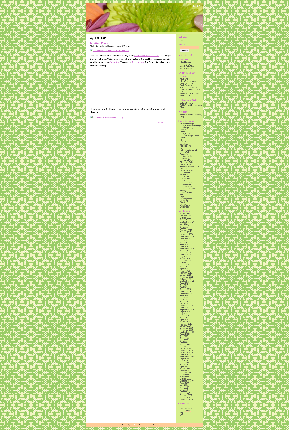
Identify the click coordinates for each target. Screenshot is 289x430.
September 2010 (187, 310)
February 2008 (186, 371)
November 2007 (186, 377)
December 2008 (186, 350)
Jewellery (184, 144)
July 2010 (184, 314)
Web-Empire (185, 95)
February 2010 (186, 324)
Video (182, 203)
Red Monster (185, 64)
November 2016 (186, 234)
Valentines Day (188, 189)
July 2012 (184, 285)
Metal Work (184, 152)
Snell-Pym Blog (186, 83)
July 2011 (184, 297)
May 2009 (184, 340)
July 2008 (184, 360)
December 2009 (186, 328)
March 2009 (185, 344)
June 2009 (184, 338)
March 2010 (185, 322)
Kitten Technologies (188, 81)
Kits (181, 148)
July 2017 (184, 224)
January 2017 (185, 232)
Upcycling (184, 201)
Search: (183, 44)
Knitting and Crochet (106, 46)
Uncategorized (186, 199)
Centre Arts (114, 62)
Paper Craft (184, 154)
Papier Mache (188, 160)
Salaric (197, 6)
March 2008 (185, 369)
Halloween (186, 185)
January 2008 (185, 373)
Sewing (183, 191)
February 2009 (186, 346)
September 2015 (187, 248)
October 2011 (185, 291)
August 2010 (185, 312)
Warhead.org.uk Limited (190, 93)
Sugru (182, 197)
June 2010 (184, 316)
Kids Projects (185, 146)
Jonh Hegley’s (138, 62)
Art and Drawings (187, 124)
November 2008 (186, 352)
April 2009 (184, 342)
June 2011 (184, 299)
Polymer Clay (185, 164)
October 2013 (185, 263)
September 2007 (187, 381)
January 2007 (185, 397)
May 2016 (184, 242)
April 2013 (184, 269)
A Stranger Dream (192, 136)
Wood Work (185, 205)
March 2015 (185, 250)
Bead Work (184, 130)
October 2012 (185, 279)
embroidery (187, 193)
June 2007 (184, 387)
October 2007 (185, 379)
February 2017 (186, 230)
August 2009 (185, 334)
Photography (187, 128)
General (183, 142)
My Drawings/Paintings (191, 126)
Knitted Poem (99, 43)
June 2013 (184, 265)
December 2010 (186, 305)
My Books (186, 134)
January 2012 (185, 289)
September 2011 (187, 293)
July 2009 (184, 336)
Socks (182, 195)
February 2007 (186, 395)
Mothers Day (187, 187)
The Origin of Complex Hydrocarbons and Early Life (190, 89)
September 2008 (187, 356)
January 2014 (185, 261)
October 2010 (185, 307)
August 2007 (185, 383)
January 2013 (185, 275)
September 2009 (187, 332)
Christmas (186, 179)
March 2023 (185, 214)
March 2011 (185, 301)
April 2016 (184, 244)
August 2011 (185, 295)
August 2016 (185, 238)
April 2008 (184, 367)
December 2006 (186, 399)
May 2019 (184, 220)
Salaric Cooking (186, 103)
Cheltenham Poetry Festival (146, 56)
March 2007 (185, 393)
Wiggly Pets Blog (187, 66)
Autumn (185, 176)
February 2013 (186, 273)
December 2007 (186, 375)
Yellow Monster (186, 68)
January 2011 (185, 303)
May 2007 (184, 389)
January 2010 (185, 326)
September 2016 (187, 236)
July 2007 (184, 385)
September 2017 (187, 222)
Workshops (184, 207)
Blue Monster (185, 62)
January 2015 (185, 252)
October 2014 (185, 254)
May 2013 (184, 267)
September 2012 (187, 281)
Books (182, 132)
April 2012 (184, 287)
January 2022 (185, 216)
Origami (185, 158)
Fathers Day (187, 182)
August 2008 (185, 359)
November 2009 (186, 330)
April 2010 (184, 320)
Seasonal (184, 174)
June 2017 (184, 226)
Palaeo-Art (186, 172)
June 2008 (184, 363)
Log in (182, 40)
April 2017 (184, 228)
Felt (181, 140)
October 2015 (185, 246)
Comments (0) (162, 122)
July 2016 (184, 240)
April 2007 (184, 391)
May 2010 (184, 318)
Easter (185, 180)
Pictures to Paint (186, 162)
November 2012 (186, 277)
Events (183, 138)
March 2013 (185, 271)
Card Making (187, 156)
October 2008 (185, 354)
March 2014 (185, 259)
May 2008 (184, 365)
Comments (186, 408)
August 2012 (185, 283)
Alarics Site (184, 79)
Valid (185, 410)
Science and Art (186, 170)
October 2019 (185, 218)
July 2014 (184, 257)
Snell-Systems (186, 85)
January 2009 (185, 348)
